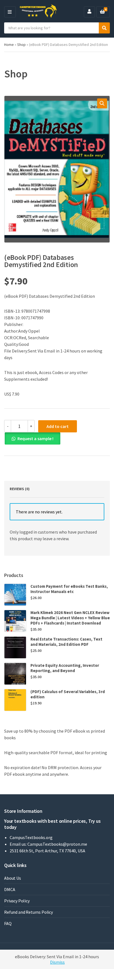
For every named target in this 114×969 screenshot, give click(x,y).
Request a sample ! (35, 438)
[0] (102, 11)
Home (9, 44)
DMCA (9, 889)
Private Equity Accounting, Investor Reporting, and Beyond (64, 668)
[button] (102, 103)
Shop (21, 44)
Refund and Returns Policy (28, 912)
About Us (12, 878)
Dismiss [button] (57, 962)
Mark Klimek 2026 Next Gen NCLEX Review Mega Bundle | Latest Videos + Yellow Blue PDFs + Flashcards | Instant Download (70, 618)
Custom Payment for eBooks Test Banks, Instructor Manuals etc (69, 589)
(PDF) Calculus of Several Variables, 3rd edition (67, 694)
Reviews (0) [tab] (20, 489)
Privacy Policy (17, 900)
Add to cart (57, 426)
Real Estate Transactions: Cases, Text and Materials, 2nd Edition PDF (66, 641)
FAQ (8, 923)
